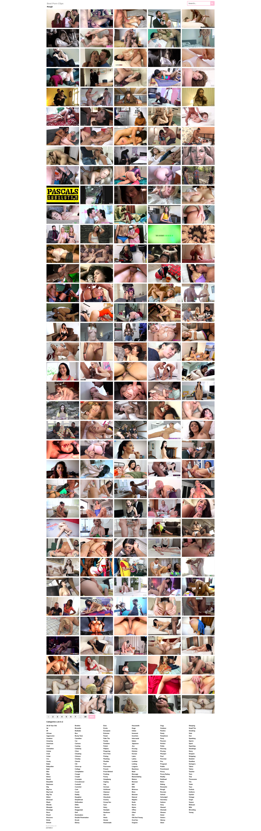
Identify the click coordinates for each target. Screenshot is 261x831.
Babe (48, 764)
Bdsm (48, 777)
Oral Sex (135, 820)
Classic (77, 761)
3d (47, 728)
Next (92, 717)
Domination (79, 815)
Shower (163, 812)
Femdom (106, 743)
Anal (48, 746)
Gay (104, 784)
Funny (105, 777)
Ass (47, 759)
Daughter (78, 797)
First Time (107, 754)
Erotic (105, 728)
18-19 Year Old (51, 725)
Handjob (106, 810)
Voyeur (191, 802)
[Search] (212, 3)
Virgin (191, 799)
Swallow (192, 761)
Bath (48, 769)
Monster (135, 794)
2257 (47, 828)
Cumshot (78, 787)
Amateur (49, 738)
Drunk (77, 820)
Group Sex (107, 802)
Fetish (105, 746)
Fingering (106, 751)
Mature (134, 779)
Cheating (78, 754)
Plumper (163, 754)
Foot (105, 764)
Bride (48, 820)
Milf (133, 784)
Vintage (191, 797)
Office (134, 810)
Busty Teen (79, 736)
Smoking (192, 731)
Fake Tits (106, 738)
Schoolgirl (164, 797)
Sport (191, 743)
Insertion (135, 736)
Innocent (135, 733)
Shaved (163, 807)
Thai (190, 777)
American (49, 743)
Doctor (77, 807)
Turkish (191, 789)
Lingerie (135, 766)
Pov (161, 761)
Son (190, 736)
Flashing (106, 759)
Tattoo (191, 769)
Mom (133, 792)
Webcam (192, 805)
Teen (190, 774)
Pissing (163, 751)
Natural (134, 797)
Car (76, 741)
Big (47, 787)
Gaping (106, 782)
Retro (162, 782)
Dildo (77, 805)
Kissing (134, 748)
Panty (162, 733)
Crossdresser (80, 782)
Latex (134, 756)
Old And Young (137, 817)
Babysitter (50, 766)
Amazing (49, 741)
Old (133, 815)
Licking (134, 764)
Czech (77, 792)
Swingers (192, 764)
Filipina (106, 748)
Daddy (77, 794)
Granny (106, 799)
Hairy (105, 807)
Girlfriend (106, 789)
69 (47, 731)
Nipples (134, 799)
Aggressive (50, 736)
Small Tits (192, 728)
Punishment (164, 769)
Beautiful (49, 782)
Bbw (48, 774)
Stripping (192, 756)
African (49, 733)
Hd (104, 815)
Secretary (163, 799)
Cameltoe (78, 738)
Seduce (163, 802)
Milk (133, 787)
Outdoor (163, 728)
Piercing (163, 748)
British (48, 822)
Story (191, 751)
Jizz (133, 746)
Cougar (77, 774)
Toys (190, 787)
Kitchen (134, 751)
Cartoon (78, 743)
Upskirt (191, 794)
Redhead (163, 779)
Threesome (193, 779)
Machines (135, 769)
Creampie (78, 779)
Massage (135, 774)
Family (105, 741)
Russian (163, 792)
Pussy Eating (165, 774)
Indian (134, 731)
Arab (48, 754)
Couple (77, 777)
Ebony (77, 822)
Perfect (162, 743)
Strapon (192, 754)
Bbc (47, 771)
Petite (162, 746)
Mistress (135, 789)
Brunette (78, 728)
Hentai (105, 820)
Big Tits (49, 794)
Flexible (106, 761)
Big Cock (49, 792)
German (106, 787)
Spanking (192, 738)
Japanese (135, 743)
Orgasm (135, 822)
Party (162, 738)
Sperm (191, 741)
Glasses (106, 794)
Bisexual (49, 799)
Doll (76, 812)
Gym (105, 805)
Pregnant (163, 764)
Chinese (78, 756)
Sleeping (192, 725)
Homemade (107, 822)
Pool (162, 756)
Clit (76, 764)
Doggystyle (79, 810)
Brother (77, 725)
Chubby (77, 759)
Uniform (192, 792)
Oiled (134, 812)
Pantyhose (164, 736)
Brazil (48, 815)
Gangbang (107, 779)
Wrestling (192, 810)
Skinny (162, 820)
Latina (134, 759)
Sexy (162, 805)
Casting (77, 746)
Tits (190, 782)
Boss (48, 812)
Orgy (162, 725)
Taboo (191, 766)
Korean (134, 754)
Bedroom (49, 784)
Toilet (191, 784)
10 (85, 717)
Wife (190, 807)
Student (191, 759)
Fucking (106, 774)
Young (191, 812)
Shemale (163, 810)
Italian (134, 741)
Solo (190, 733)
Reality (162, 777)
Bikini (48, 797)
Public (162, 766)
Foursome (107, 766)
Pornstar (163, 759)
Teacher (191, 771)
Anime (48, 751)
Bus (76, 733)
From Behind (108, 771)
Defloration (79, 802)
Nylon (134, 807)
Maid (133, 771)
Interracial (135, 738)
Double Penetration (82, 817)
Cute (76, 789)
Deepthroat (79, 799)
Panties (163, 731)
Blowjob (49, 807)
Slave (162, 822)
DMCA (51, 828)
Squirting (192, 746)
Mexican (135, 782)
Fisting (105, 756)
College (77, 769)
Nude (134, 802)
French (105, 769)
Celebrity (78, 748)
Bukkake (78, 731)
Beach (48, 779)
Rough (162, 789)
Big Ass (49, 789)
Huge (134, 728)
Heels (105, 817)
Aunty (48, 761)
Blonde (48, 805)
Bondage (49, 810)
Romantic (163, 787)
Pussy (162, 771)
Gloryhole (106, 797)
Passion (163, 741)
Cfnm (77, 751)
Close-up (78, 766)
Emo (105, 725)
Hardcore (106, 812)
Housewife (135, 725)
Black (48, 802)
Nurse (134, 805)
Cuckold (78, 784)
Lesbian (134, 761)
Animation (50, 748)
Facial (105, 736)
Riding (162, 784)
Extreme (106, 733)
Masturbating (136, 777)
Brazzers (49, 817)
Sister (162, 815)
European (106, 731)
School (162, 794)
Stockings (192, 748)
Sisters (162, 817)
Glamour (106, 792)
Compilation (79, 771)
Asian (48, 756)
